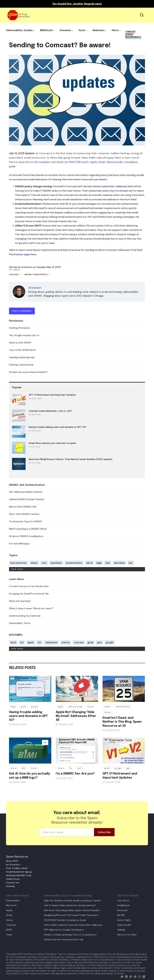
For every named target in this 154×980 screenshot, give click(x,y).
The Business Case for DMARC (25, 521)
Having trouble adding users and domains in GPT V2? (57, 427)
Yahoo (9, 920)
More (115, 30)
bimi (108, 562)
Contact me (12, 882)
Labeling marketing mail (21, 357)
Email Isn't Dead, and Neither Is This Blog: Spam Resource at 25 (122, 721)
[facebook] (134, 976)
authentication (74, 562)
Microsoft (11, 905)
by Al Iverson (13, 864)
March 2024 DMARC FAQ (22, 506)
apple (31, 642)
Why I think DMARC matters (24, 514)
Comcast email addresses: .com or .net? (50, 410)
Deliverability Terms (19, 623)
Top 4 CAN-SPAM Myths (22, 350)
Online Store (13, 879)
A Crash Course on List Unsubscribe (29, 586)
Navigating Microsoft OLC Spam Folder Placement (71, 915)
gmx (99, 642)
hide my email (75, 706)
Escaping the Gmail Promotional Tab (29, 593)
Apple (9, 910)
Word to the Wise (127, 934)
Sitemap (10, 886)
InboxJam (122, 910)
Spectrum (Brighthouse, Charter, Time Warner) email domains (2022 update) (70, 459)
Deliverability (13, 900)
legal (99, 562)
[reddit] (130, 976)
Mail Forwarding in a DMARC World (27, 528)
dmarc (34, 562)
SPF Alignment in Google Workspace (64, 929)
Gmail (9, 915)
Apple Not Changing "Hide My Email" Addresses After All (76, 716)
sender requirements (35, 274)
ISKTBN (121, 915)
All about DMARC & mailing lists (26, 536)
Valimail (121, 929)
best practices (18, 562)
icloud (90, 706)
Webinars (98, 30)
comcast (14, 274)
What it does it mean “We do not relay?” (31, 608)
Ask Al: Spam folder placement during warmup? (70, 905)
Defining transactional (21, 364)
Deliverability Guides (19, 30)
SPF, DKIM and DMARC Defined (25, 492)
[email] (121, 976)
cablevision (51, 642)
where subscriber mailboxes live (113, 186)
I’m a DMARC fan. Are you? (75, 773)
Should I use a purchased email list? (28, 372)
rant (44, 562)
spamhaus (56, 562)
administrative (123, 706)
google (109, 642)
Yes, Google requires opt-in (24, 335)
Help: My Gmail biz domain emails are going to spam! (72, 900)
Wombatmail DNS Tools (18, 875)
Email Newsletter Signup (19, 871)
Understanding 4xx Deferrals (24, 615)
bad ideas (119, 562)
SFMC (9, 929)
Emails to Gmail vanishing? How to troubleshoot (70, 934)
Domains (65, 30)
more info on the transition (34, 162)
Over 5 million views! (17, 868)
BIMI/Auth (46, 30)
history (107, 712)
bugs (13, 706)
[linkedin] (126, 976)
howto (34, 768)
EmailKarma (123, 905)
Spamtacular (124, 925)
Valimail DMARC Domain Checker (26, 499)
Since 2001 (12, 861)
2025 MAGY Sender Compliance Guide (65, 920)
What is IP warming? (20, 601)
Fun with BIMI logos (19, 543)
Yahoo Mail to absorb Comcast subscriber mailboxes (73, 925)
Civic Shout (123, 900)
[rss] (143, 976)
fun (70, 768)
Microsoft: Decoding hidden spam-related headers (72, 910)
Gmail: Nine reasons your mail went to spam (52, 443)
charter (66, 642)
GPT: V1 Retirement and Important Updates (52, 394)
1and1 (13, 642)
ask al (89, 562)
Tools (81, 30)
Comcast (11, 925)
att (39, 642)
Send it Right (124, 920)
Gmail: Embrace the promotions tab (63, 939)
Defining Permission (19, 327)
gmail (90, 642)
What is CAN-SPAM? (20, 342)
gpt (128, 768)
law (130, 562)
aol (21, 642)
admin (107, 706)
